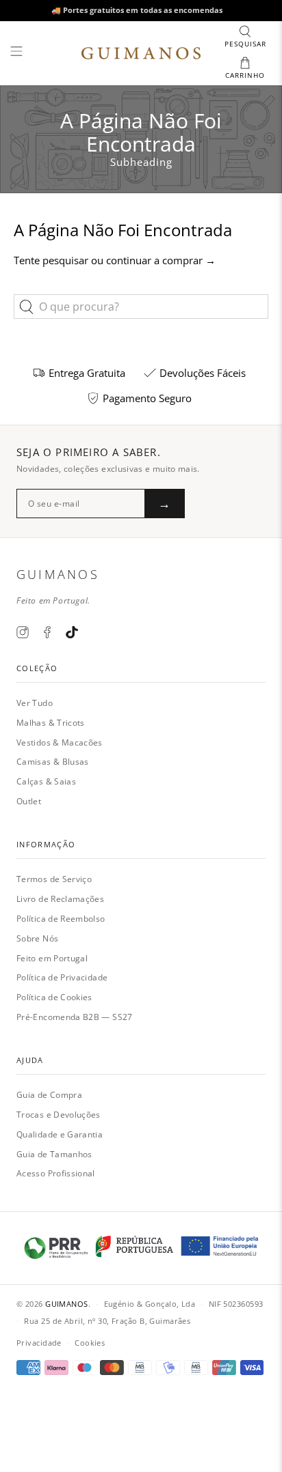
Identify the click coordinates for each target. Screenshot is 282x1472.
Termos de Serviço (54, 879)
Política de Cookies (54, 997)
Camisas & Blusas (52, 761)
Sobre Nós (37, 938)
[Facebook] (47, 632)
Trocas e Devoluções (58, 1114)
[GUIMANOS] (141, 53)
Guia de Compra (49, 1095)
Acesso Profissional (55, 1173)
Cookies (90, 1342)
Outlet (28, 801)
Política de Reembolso (60, 918)
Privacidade (39, 1342)
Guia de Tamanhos (54, 1154)
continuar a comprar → (161, 260)
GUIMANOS (66, 1304)
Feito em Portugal (52, 958)
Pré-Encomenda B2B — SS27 (74, 1017)
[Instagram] (22, 632)
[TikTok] (72, 632)
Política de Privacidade (61, 977)
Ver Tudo (34, 703)
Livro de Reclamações (60, 899)
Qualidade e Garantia (59, 1134)
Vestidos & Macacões (59, 742)
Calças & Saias (46, 781)
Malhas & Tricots (50, 722)
